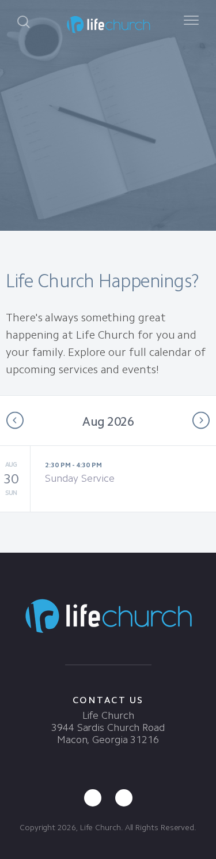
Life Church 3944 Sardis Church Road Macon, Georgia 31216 (108, 727)
